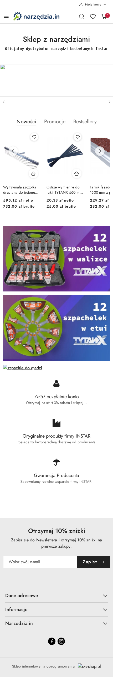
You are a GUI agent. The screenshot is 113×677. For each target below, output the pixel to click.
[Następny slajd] (109, 102)
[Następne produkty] (100, 151)
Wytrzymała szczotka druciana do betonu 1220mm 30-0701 (19, 189)
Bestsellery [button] (85, 121)
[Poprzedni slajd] (3, 102)
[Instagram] (61, 641)
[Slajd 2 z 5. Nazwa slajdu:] (56, 80)
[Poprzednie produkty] (13, 151)
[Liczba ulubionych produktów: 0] (93, 16)
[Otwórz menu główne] (6, 16)
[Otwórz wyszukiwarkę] (82, 16)
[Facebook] (51, 641)
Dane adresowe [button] (21, 595)
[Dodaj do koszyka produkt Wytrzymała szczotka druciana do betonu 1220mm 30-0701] (33, 173)
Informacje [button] (16, 609)
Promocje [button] (54, 121)
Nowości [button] (26, 121)
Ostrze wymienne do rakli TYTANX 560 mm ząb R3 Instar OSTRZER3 (65, 189)
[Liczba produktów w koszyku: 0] (104, 16)
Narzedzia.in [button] (19, 623)
